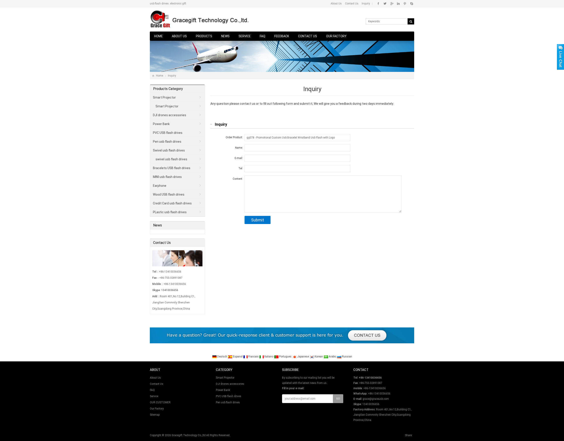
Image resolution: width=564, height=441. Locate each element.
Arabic (332, 356)
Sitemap (155, 414)
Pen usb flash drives (167, 141)
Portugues (285, 356)
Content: (238, 178)
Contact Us (351, 3)
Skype (411, 3)
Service (245, 36)
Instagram (398, 3)
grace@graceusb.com (376, 398)
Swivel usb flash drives (169, 150)
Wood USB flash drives (168, 194)
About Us (336, 3)
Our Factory (336, 36)
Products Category (168, 89)
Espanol (237, 356)
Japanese (303, 356)
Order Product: (234, 137)
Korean (319, 356)
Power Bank (161, 124)
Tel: (240, 168)
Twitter (385, 3)
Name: (239, 147)
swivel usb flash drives (171, 159)
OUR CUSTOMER (160, 402)
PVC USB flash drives (167, 133)
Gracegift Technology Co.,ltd (189, 435)
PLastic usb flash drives (170, 212)
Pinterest (405, 3)
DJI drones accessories (169, 115)
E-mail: (239, 158)
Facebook (378, 3)
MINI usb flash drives (167, 177)
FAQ (262, 36)
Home (158, 36)
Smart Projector (164, 97)
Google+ (391, 3)
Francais (253, 356)
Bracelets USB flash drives (171, 168)
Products (204, 36)
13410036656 (169, 290)
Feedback (281, 36)
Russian (346, 356)
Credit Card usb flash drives (172, 203)
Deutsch (222, 356)
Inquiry (366, 3)
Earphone (159, 185)
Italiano (269, 356)
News (225, 36)
